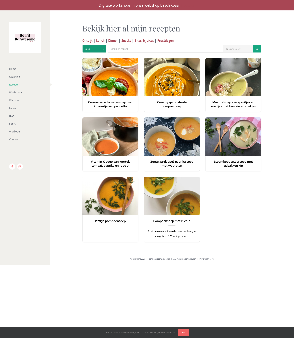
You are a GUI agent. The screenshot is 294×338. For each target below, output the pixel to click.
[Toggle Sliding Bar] (25, 147)
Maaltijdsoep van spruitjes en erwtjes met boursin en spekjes (233, 104)
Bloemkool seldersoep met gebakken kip (233, 163)
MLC (212, 259)
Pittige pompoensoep (110, 221)
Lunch (100, 40)
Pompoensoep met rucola (171, 221)
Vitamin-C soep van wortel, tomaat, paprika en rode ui (110, 163)
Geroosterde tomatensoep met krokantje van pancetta (110, 104)
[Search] (257, 48)
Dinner (113, 40)
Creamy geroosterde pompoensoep (172, 104)
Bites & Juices (145, 40)
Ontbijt (87, 40)
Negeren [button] (188, 5)
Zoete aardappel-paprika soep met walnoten (171, 163)
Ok (183, 332)
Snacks (126, 40)
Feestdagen (165, 40)
